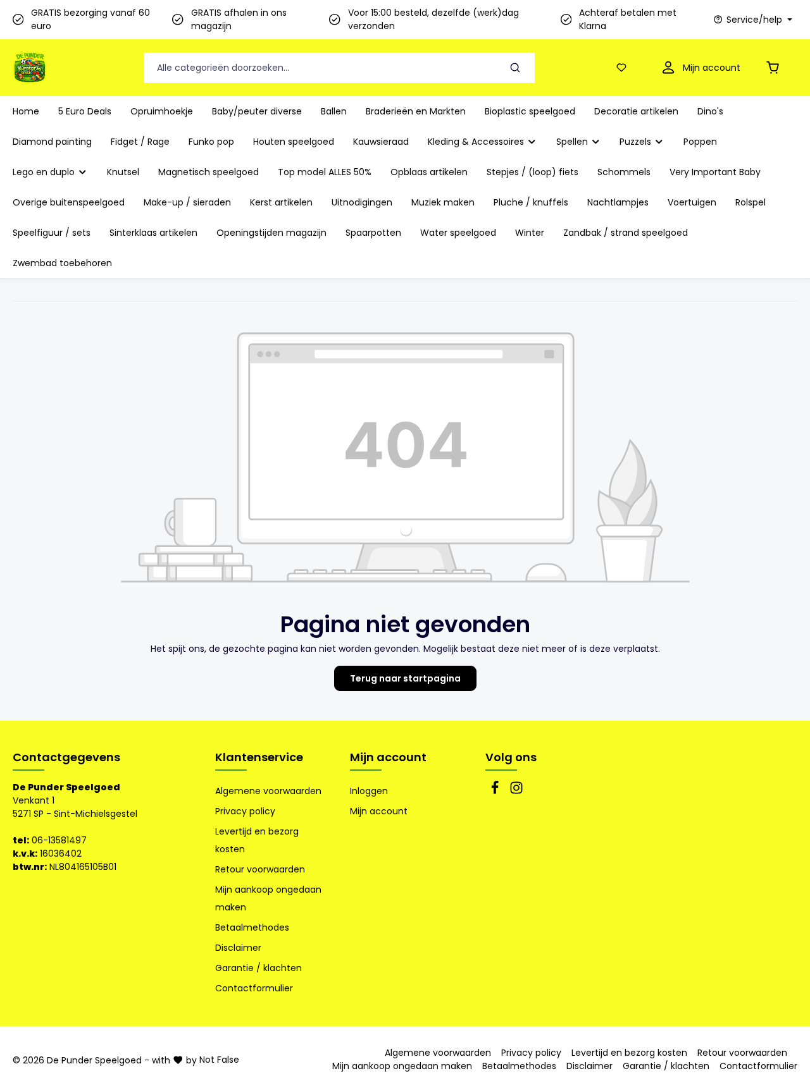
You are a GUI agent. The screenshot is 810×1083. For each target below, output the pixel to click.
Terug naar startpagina (405, 678)
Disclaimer (238, 947)
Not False (219, 1059)
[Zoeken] (515, 67)
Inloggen (369, 791)
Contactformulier (254, 988)
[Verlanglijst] (624, 67)
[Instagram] (516, 791)
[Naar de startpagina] (30, 68)
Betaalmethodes (252, 927)
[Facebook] (496, 791)
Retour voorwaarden (260, 869)
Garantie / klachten (258, 968)
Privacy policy (245, 811)
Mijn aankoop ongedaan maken (268, 898)
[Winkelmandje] (775, 67)
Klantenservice (259, 757)
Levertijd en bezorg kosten (257, 840)
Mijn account (388, 757)
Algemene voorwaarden (268, 791)
